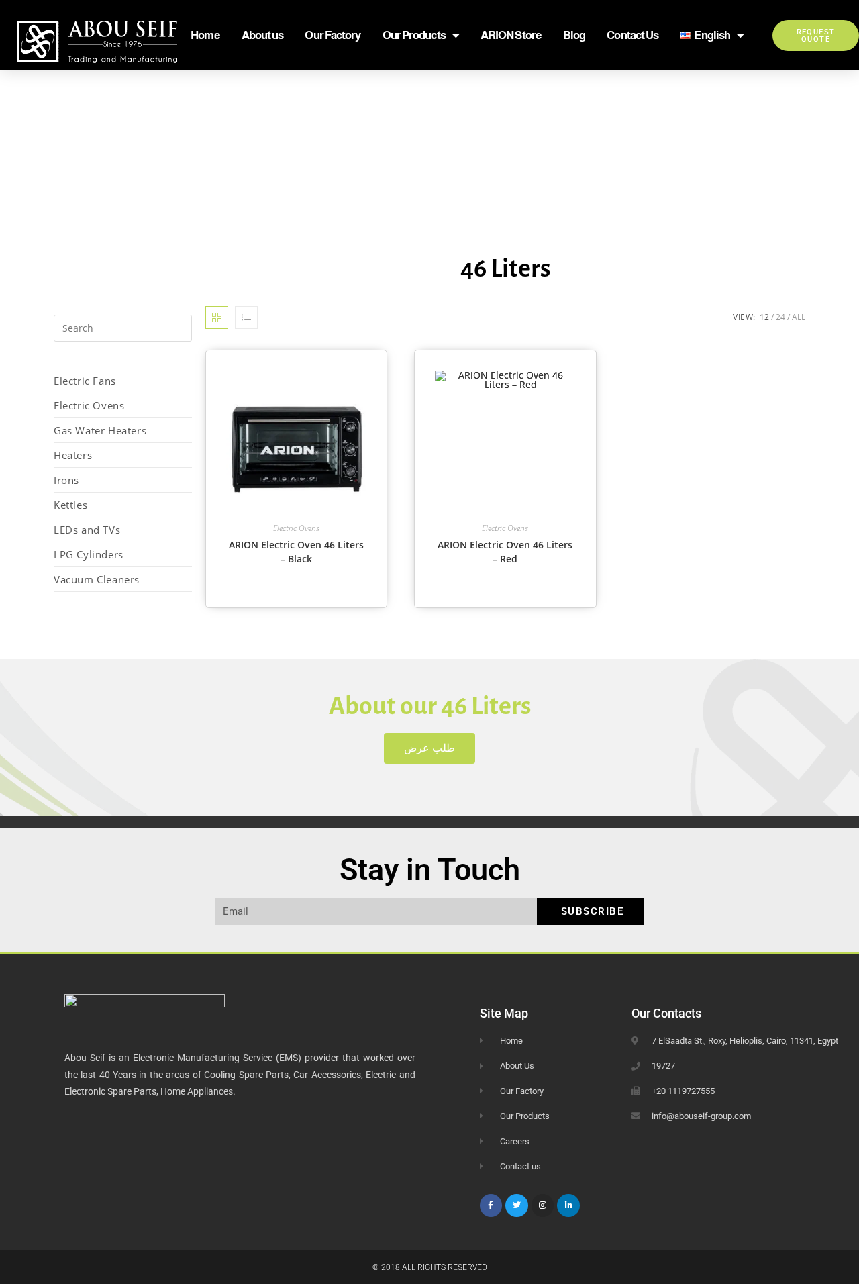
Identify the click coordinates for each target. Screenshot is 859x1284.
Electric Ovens (89, 405)
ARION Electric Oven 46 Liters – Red (505, 551)
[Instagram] (543, 1205)
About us (263, 35)
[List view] (246, 317)
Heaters (73, 455)
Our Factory (332, 35)
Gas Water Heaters (100, 430)
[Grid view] (216, 317)
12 (764, 317)
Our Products (414, 35)
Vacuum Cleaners (97, 579)
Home (205, 35)
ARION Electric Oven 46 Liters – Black (296, 551)
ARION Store (511, 35)
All (798, 317)
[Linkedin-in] (568, 1205)
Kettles (70, 504)
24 (780, 317)
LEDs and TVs (87, 529)
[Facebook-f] (491, 1205)
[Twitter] (516, 1205)
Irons (66, 480)
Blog (574, 35)
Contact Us (632, 35)
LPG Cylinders (88, 554)
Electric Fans (85, 380)
